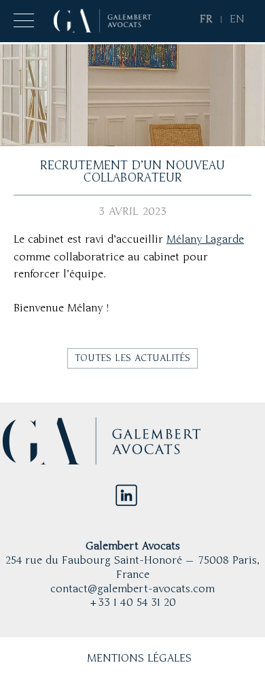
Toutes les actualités (132, 358)
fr (206, 19)
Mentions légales (139, 658)
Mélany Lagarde (205, 240)
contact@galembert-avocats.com (132, 589)
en (237, 19)
